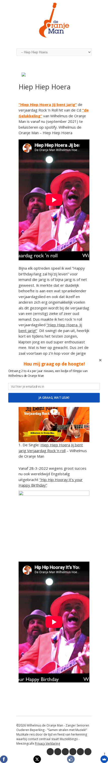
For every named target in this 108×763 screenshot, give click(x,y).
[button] (54, 364)
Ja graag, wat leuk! (54, 397)
